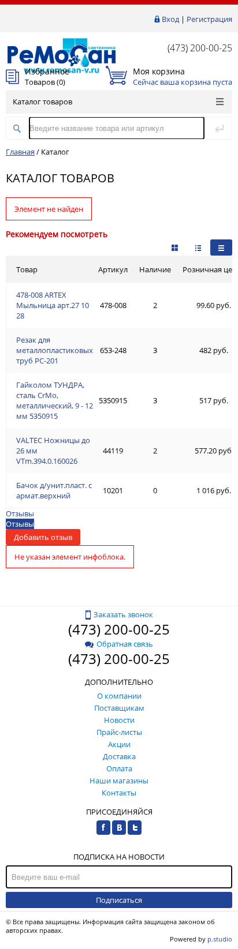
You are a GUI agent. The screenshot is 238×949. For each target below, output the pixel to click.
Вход (170, 19)
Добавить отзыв (43, 537)
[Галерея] (198, 247)
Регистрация (209, 19)
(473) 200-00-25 (200, 48)
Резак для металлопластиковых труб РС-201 (54, 350)
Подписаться (119, 900)
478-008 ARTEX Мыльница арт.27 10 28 (52, 305)
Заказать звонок (123, 614)
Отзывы (20, 513)
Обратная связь (124, 644)
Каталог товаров (42, 101)
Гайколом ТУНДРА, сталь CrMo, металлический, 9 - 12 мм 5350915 (54, 400)
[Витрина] (174, 247)
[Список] (221, 247)
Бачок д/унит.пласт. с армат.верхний (54, 490)
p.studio (219, 939)
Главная (20, 152)
